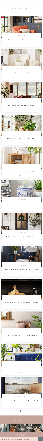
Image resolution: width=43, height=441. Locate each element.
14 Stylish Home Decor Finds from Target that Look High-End (21, 138)
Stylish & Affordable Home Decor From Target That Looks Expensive (21, 368)
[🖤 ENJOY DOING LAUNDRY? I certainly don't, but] (21, 428)
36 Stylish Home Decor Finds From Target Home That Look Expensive (21, 269)
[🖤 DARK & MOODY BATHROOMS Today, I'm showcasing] (30, 428)
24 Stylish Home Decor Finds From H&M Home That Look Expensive (21, 302)
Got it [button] (40, 439)
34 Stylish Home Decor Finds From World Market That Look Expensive (21, 204)
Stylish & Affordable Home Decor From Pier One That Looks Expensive (21, 400)
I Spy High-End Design (21, 35)
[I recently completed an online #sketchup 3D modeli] (4, 428)
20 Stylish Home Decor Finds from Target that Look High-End (21, 105)
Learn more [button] (26, 439)
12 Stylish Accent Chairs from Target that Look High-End (21, 40)
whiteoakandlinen (22, 420)
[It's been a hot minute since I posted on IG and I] (13, 428)
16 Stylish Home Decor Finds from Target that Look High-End (21, 171)
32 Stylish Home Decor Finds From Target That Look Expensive (21, 335)
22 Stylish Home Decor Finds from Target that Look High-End (21, 72)
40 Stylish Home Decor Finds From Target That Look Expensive (21, 236)
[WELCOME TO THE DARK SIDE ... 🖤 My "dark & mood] (38, 428)
